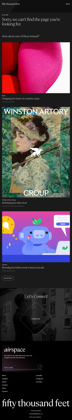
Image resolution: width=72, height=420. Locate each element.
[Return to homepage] (14, 4)
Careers (5, 391)
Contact (5, 385)
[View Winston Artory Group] (36, 152)
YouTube (39, 382)
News (4, 388)
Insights (5, 378)
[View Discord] (36, 236)
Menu (68, 4)
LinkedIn (39, 375)
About (4, 382)
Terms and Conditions (35, 417)
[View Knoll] (36, 67)
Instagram (39, 378)
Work (4, 375)
